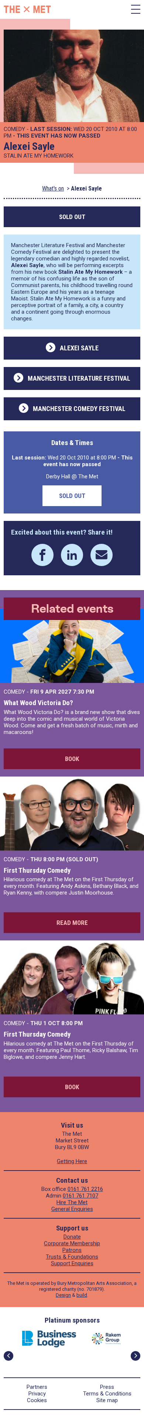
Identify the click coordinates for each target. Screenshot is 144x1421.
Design (63, 1295)
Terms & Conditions (107, 1393)
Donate (72, 1236)
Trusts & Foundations (72, 1256)
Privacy (37, 1393)
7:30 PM (83, 691)
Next (135, 1356)
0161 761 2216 (85, 1189)
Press (107, 1387)
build (81, 1295)
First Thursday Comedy (37, 870)
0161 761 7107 (80, 1195)
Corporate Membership (72, 1243)
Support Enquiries (72, 1263)
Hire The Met (72, 1202)
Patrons (72, 1250)
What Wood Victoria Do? (38, 702)
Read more (72, 922)
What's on (53, 188)
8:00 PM (72, 1023)
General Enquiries (72, 1209)
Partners (37, 1387)
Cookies (37, 1400)
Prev (8, 1356)
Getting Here (72, 1161)
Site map (107, 1400)
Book (72, 758)
